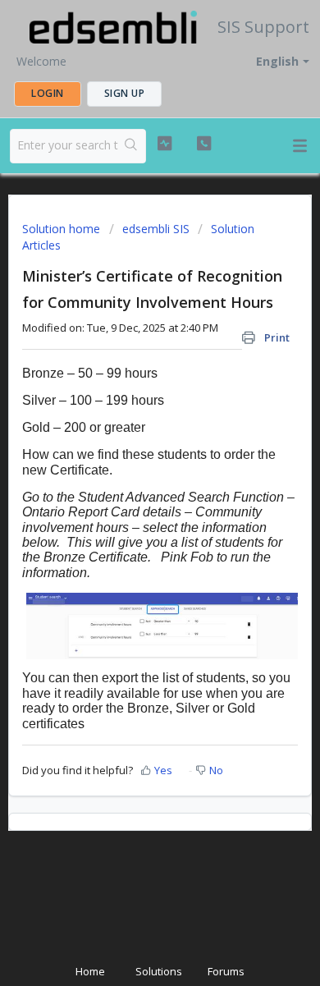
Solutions (158, 971)
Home (90, 971)
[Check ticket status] (164, 143)
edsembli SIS (156, 228)
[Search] (131, 146)
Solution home (62, 228)
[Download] (130, 484)
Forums (226, 971)
